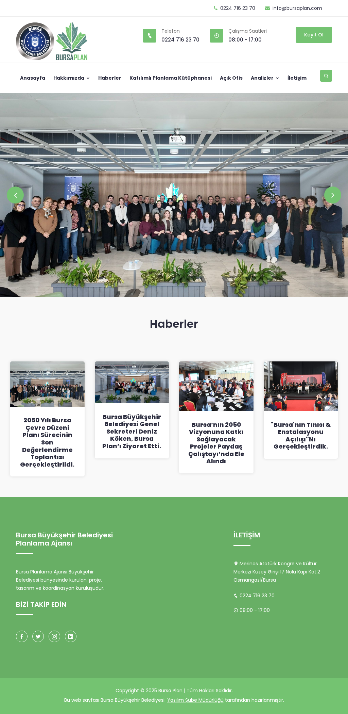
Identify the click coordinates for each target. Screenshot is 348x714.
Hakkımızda (69, 78)
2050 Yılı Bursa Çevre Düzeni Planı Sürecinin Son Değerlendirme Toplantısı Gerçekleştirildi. (47, 442)
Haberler (109, 78)
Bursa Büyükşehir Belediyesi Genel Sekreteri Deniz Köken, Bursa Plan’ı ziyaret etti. (131, 431)
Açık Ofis (231, 78)
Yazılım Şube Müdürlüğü (195, 700)
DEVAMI (33, 141)
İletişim (297, 78)
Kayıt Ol (314, 34)
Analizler (263, 78)
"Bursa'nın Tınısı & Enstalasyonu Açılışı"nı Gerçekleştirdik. (301, 435)
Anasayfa (32, 78)
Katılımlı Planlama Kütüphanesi (170, 78)
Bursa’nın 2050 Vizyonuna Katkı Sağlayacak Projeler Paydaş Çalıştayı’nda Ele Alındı (216, 443)
